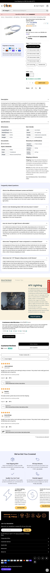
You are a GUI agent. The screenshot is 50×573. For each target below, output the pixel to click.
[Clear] (36, 75)
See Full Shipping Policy (32, 177)
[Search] (47, 10)
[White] (32, 75)
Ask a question (34, 347)
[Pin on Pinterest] (39, 88)
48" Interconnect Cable (33, 57)
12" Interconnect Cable (33, 46)
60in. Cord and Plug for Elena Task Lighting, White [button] (17, 407)
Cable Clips (31, 69)
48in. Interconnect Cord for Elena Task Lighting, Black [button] (18, 432)
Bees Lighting (8, 566)
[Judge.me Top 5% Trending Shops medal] (44, 515)
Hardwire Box (41, 64)
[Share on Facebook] (32, 88)
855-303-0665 (38, 483)
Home (2, 17)
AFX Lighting (16, 17)
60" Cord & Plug (31, 64)
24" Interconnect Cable (33, 50)
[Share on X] (36, 88)
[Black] (27, 75)
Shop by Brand (8, 17)
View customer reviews (9, 336)
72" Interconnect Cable (33, 61)
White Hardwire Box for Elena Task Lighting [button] (15, 383)
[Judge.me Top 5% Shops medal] (38, 515)
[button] (2, 14)
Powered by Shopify (17, 566)
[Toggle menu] (2, 6)
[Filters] (2, 358)
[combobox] (25, 10)
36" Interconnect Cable (33, 53)
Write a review (34, 344)
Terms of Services (20, 533)
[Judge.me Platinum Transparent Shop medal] (27, 515)
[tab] (6, 280)
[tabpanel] (25, 301)
